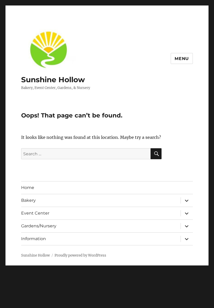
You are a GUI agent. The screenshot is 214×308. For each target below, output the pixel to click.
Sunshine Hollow (53, 79)
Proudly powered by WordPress (80, 255)
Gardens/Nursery (38, 225)
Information (33, 238)
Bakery (28, 200)
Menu (182, 58)
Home (27, 187)
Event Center (35, 213)
